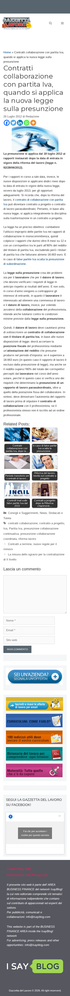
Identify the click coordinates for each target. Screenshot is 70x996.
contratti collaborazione (23, 523)
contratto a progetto (51, 523)
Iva (5, 528)
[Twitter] (13, 123)
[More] (33, 123)
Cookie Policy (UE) (19, 869)
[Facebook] (7, 123)
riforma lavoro (27, 538)
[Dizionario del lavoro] (34, 759)
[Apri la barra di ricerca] (50, 23)
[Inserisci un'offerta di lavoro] (34, 683)
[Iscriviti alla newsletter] (34, 709)
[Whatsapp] (27, 123)
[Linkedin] (20, 123)
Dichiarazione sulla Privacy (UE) (27, 875)
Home (7, 52)
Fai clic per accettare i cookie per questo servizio (35, 833)
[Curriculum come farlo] (34, 726)
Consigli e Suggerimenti (23, 513)
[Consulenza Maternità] (34, 776)
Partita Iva (15, 528)
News (43, 513)
